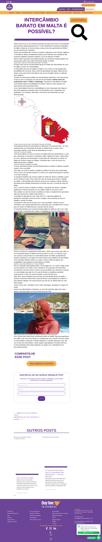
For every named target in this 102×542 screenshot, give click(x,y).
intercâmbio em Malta (59, 81)
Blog (68, 9)
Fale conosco (90, 9)
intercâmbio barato (42, 166)
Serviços (18, 12)
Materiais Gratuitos (87, 12)
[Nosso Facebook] (7, 2)
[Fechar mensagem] (99, 525)
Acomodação (55, 511)
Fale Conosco (11, 519)
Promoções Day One (78, 9)
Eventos (9, 517)
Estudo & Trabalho (39, 12)
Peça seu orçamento (88, 5)
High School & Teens (52, 12)
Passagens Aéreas (57, 515)
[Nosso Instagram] (9, 2)
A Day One (62, 9)
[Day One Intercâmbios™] (9, 7)
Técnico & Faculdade (66, 12)
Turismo (54, 523)
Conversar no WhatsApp (89, 532)
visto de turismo (57, 160)
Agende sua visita (12, 521)
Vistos (53, 517)
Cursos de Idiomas (27, 12)
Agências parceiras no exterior (60, 513)
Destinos (11, 12)
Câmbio (54, 521)
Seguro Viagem (56, 519)
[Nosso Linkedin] (11, 2)
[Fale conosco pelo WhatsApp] (99, 538)
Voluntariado (76, 12)
